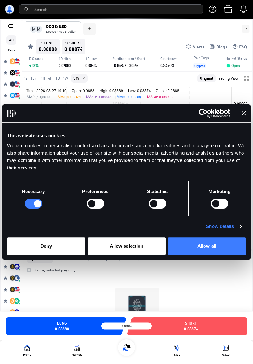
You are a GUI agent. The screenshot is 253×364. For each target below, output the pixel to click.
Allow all (206, 246)
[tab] (53, 29)
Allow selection (126, 246)
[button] (228, 66)
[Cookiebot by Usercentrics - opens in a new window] (203, 113)
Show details (220, 226)
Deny (46, 246)
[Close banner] (244, 113)
